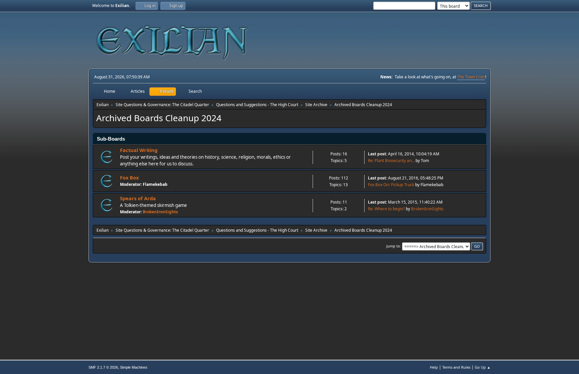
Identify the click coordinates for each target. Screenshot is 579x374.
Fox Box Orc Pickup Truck (391, 185)
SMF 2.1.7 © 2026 (103, 367)
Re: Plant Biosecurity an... (391, 160)
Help (434, 367)
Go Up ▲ (483, 367)
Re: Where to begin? (386, 209)
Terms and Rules (456, 367)
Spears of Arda (138, 198)
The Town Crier (471, 77)
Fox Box (129, 177)
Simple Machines (133, 367)
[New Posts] (106, 157)
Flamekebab (155, 184)
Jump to (393, 245)
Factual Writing (138, 150)
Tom (425, 160)
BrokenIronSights (160, 212)
